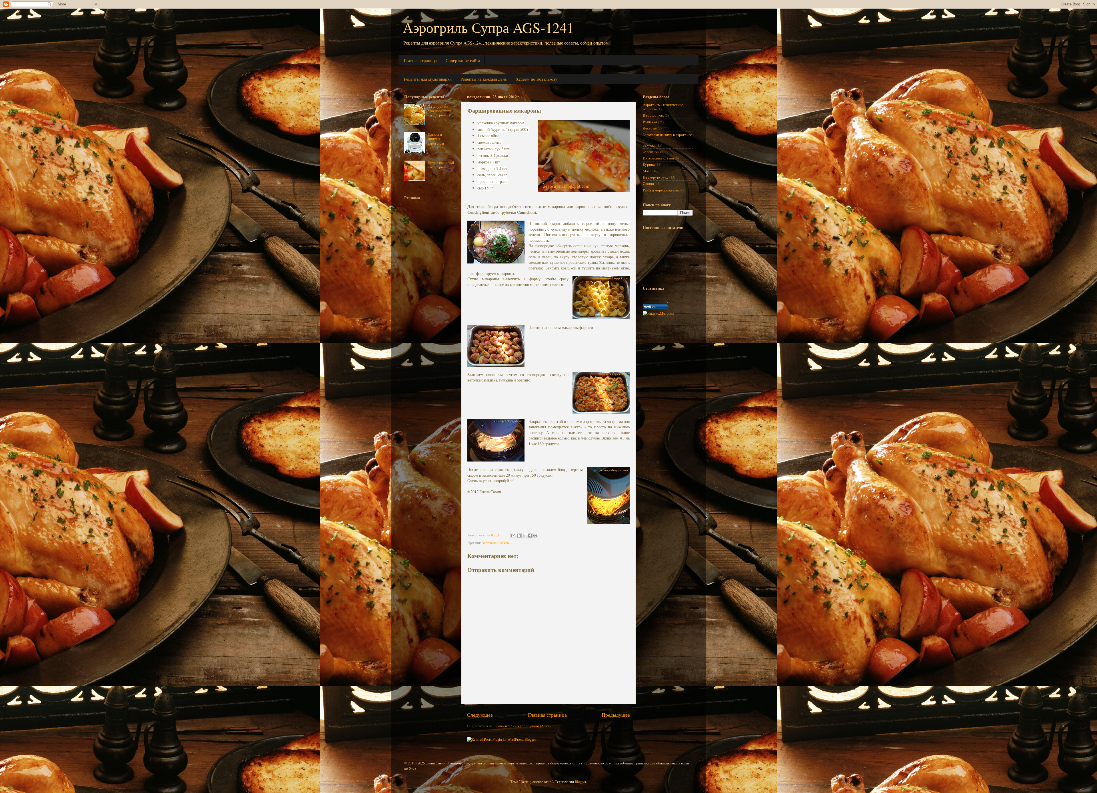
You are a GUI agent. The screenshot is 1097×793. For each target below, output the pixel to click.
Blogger (580, 781)
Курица (649, 164)
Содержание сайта (463, 60)
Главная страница (420, 60)
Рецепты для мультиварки (428, 79)
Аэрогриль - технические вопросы (663, 106)
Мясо (504, 542)
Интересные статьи (658, 158)
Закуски (649, 145)
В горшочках (653, 115)
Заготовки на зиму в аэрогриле (667, 134)
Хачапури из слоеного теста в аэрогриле (440, 110)
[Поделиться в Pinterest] (535, 535)
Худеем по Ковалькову (536, 79)
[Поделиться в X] (524, 535)
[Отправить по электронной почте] (513, 535)
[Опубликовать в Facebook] (530, 535)
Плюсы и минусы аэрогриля (436, 138)
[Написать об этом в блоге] (519, 535)
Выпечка (650, 121)
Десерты (650, 128)
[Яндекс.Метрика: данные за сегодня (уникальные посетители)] (658, 313)
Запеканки (490, 542)
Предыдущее (616, 714)
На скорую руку (655, 177)
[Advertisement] (427, 288)
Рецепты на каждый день (484, 79)
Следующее (480, 714)
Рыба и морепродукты (661, 190)
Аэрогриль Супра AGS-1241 (488, 27)
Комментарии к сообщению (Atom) (522, 726)
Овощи (648, 183)
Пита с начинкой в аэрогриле (441, 164)
